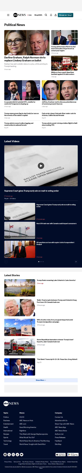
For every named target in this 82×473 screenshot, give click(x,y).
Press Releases (60, 437)
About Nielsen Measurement (56, 464)
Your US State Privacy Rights (57, 461)
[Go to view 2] (40, 261)
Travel (5, 444)
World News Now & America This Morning (34, 441)
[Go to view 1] (38, 261)
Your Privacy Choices (28, 461)
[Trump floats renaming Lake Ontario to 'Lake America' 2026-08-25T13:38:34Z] (19, 288)
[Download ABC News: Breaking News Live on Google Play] (73, 454)
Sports (5, 437)
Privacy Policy (8, 461)
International (7, 431)
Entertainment (8, 424)
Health (5, 427)
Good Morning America (27, 427)
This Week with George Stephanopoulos (33, 434)
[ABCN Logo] (19, 15)
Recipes (6, 434)
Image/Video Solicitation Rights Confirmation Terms (32, 464)
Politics (6, 417)
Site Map (58, 444)
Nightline (22, 431)
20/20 (21, 417)
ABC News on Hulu (26, 420)
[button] (8, 15)
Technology (7, 441)
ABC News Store (61, 431)
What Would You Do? (26, 437)
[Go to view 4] (43, 261)
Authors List (59, 434)
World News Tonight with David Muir (32, 444)
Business (6, 420)
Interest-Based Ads (72, 461)
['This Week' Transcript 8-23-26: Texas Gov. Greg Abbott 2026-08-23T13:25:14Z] (19, 367)
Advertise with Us (61, 420)
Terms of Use (17, 461)
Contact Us (59, 417)
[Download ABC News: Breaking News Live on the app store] (61, 454)
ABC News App (60, 427)
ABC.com (22, 424)
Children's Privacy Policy (41, 461)
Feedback (58, 441)
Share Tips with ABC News (64, 424)
